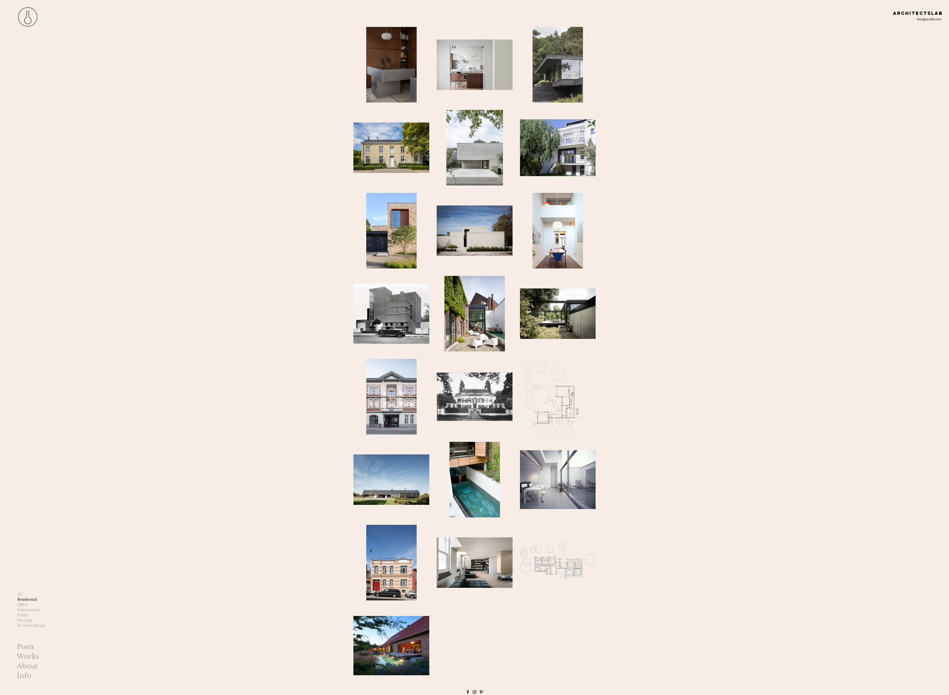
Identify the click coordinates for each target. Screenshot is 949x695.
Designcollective (929, 19)
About (27, 666)
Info (24, 676)
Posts (25, 647)
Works (28, 656)
